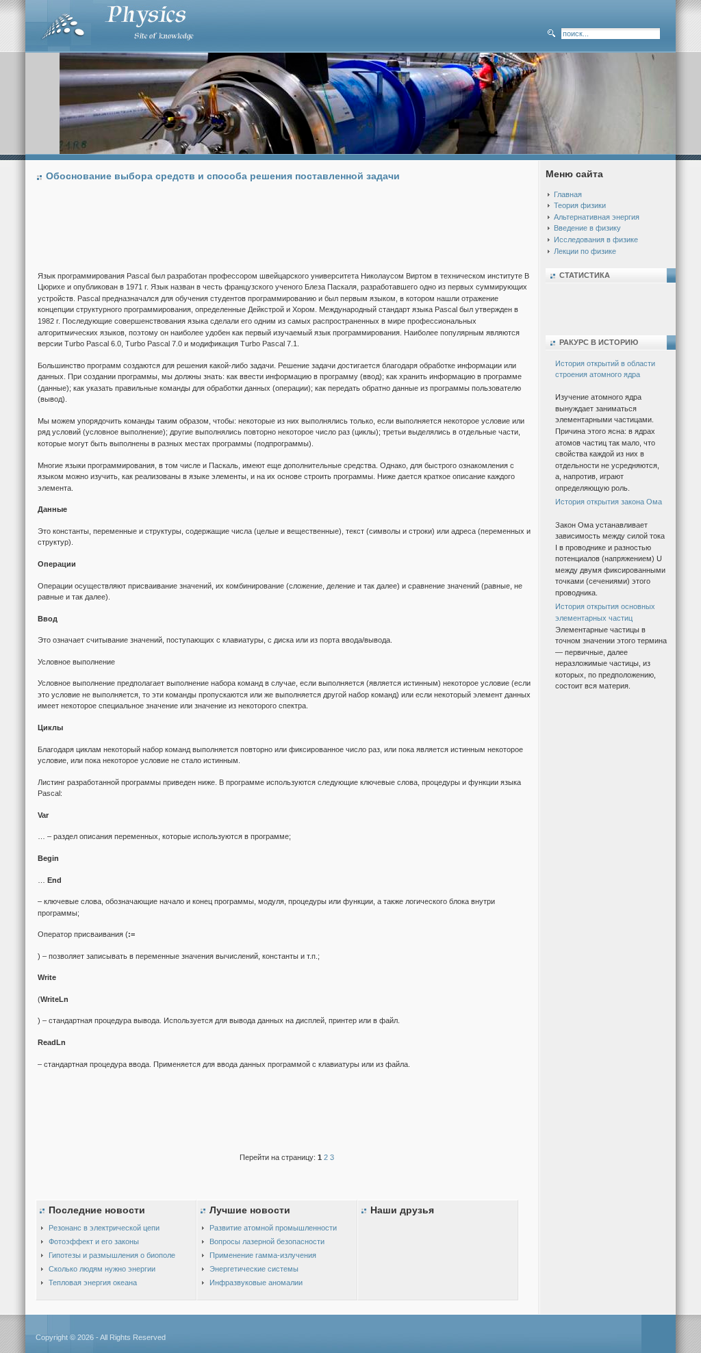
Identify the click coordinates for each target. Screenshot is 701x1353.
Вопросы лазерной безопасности (266, 1241)
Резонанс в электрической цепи (104, 1228)
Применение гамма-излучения (262, 1255)
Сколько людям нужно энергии (102, 1269)
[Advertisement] (287, 229)
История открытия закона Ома (608, 502)
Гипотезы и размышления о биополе (112, 1255)
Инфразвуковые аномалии (256, 1282)
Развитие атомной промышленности (273, 1228)
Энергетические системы (253, 1269)
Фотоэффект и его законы (94, 1241)
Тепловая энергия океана (93, 1282)
